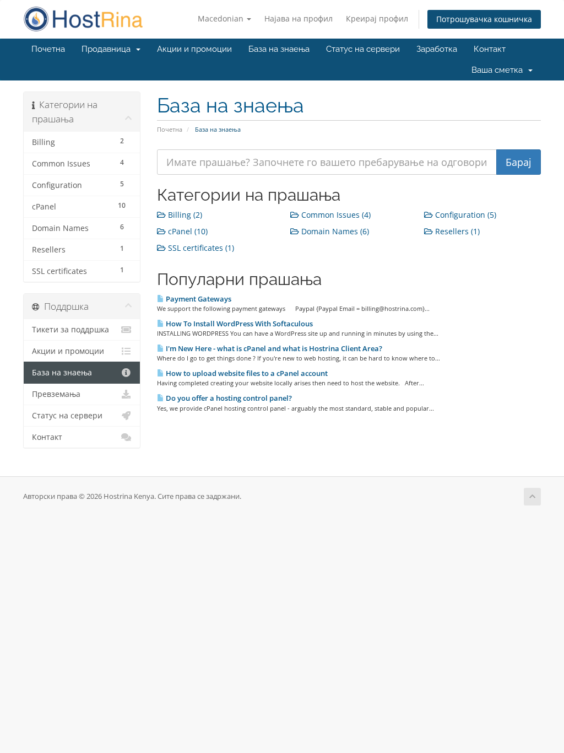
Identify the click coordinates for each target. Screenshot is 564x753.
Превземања (56, 394)
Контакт (490, 49)
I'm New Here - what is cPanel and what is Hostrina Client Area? (273, 348)
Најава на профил (298, 18)
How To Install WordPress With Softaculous (238, 324)
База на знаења (279, 49)
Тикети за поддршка (70, 330)
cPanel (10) (187, 231)
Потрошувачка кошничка (484, 19)
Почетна (48, 49)
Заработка (436, 49)
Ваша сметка (499, 70)
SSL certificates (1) (200, 248)
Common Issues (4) (335, 214)
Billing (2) (184, 214)
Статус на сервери (363, 49)
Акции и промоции (194, 49)
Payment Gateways (197, 299)
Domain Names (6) (334, 231)
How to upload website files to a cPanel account (246, 373)
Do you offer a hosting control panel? (228, 398)
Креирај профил (377, 18)
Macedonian (222, 18)
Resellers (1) (456, 231)
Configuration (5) (464, 214)
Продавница (108, 49)
